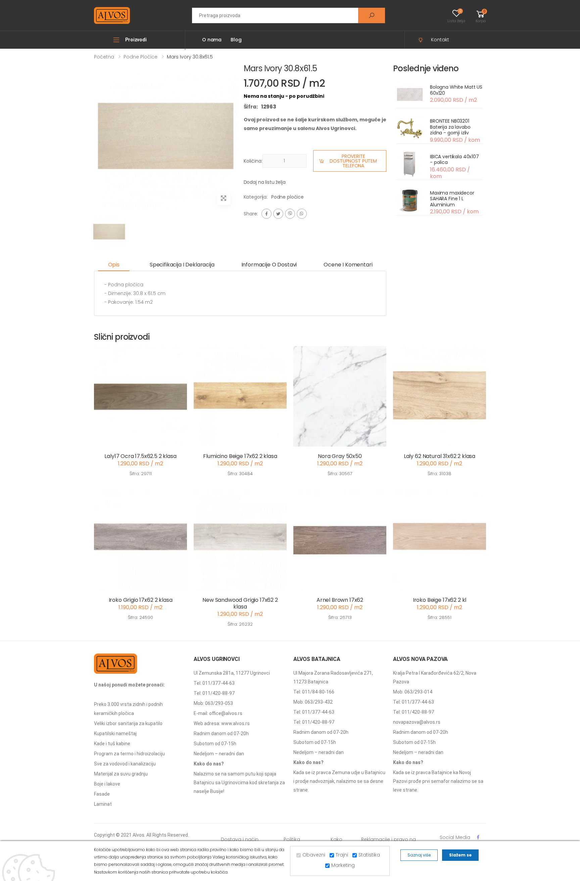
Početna (104, 56)
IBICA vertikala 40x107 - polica (454, 159)
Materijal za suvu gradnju (121, 774)
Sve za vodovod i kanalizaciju (125, 763)
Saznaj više (419, 855)
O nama (212, 39)
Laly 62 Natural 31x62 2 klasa (439, 456)
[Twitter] (278, 214)
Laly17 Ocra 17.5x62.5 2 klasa (140, 456)
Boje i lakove (107, 784)
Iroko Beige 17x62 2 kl (439, 600)
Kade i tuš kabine (112, 743)
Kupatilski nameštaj (115, 733)
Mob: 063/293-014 (412, 692)
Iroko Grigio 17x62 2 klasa (141, 600)
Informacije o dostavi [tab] (269, 264)
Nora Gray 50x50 (340, 456)
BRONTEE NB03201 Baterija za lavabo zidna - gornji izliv (450, 127)
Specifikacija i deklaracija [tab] (182, 264)
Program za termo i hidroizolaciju (129, 753)
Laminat (103, 804)
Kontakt (440, 39)
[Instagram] (290, 214)
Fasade (102, 794)
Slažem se (460, 855)
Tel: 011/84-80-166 (313, 692)
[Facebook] (266, 214)
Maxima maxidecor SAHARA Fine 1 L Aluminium (452, 199)
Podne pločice (140, 56)
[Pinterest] (302, 214)
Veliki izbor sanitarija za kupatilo (128, 723)
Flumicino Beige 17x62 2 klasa (240, 456)
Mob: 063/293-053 (213, 703)
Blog (236, 39)
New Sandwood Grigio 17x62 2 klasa (240, 603)
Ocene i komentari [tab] (348, 264)
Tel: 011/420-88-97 (214, 693)
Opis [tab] (113, 264)
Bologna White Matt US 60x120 (456, 90)
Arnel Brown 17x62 (340, 600)
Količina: (253, 161)
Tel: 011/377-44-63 (214, 683)
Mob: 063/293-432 (313, 702)
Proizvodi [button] (136, 39)
